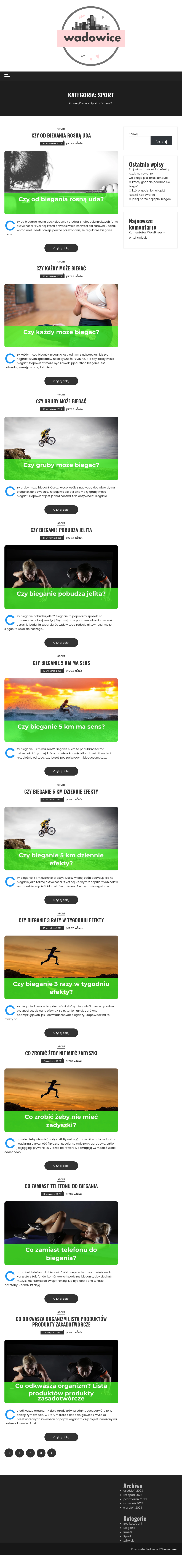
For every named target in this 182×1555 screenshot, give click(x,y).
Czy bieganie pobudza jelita (61, 529)
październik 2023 (135, 1499)
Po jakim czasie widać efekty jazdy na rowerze (149, 171)
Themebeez (168, 1549)
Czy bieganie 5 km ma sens (61, 662)
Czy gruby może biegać (61, 401)
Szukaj (133, 134)
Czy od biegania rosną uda (61, 135)
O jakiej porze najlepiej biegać (150, 199)
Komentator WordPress (146, 232)
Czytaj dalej (61, 248)
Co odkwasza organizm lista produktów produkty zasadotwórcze (61, 1321)
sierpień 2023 (132, 1508)
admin (78, 143)
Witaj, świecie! (138, 238)
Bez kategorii (132, 1524)
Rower (127, 1532)
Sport (61, 128)
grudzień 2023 (133, 1491)
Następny (51, 1452)
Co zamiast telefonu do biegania (61, 1186)
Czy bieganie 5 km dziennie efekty (61, 791)
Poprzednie (8, 1452)
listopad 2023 (132, 1495)
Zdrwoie (129, 1541)
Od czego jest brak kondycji (148, 178)
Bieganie (129, 1528)
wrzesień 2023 (133, 1503)
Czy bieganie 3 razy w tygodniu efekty (61, 920)
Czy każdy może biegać (61, 268)
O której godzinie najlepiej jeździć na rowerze (147, 192)
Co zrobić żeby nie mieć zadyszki (61, 1053)
